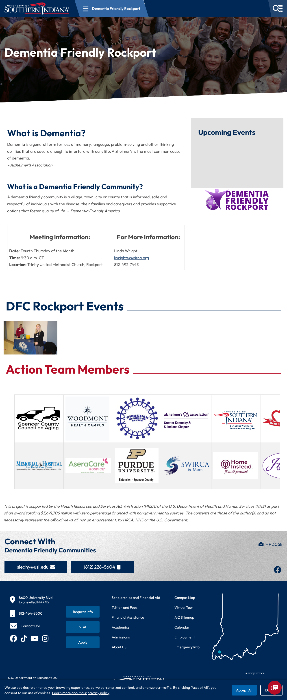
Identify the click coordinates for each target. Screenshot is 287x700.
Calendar (181, 627)
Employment (184, 637)
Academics (120, 627)
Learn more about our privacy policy (80, 693)
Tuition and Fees (124, 607)
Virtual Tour (183, 607)
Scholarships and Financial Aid (136, 597)
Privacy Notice (254, 673)
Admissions (121, 637)
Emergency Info (187, 647)
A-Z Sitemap (184, 617)
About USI (119, 647)
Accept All (244, 690)
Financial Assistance (128, 617)
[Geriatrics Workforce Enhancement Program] (236, 420)
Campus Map (184, 597)
